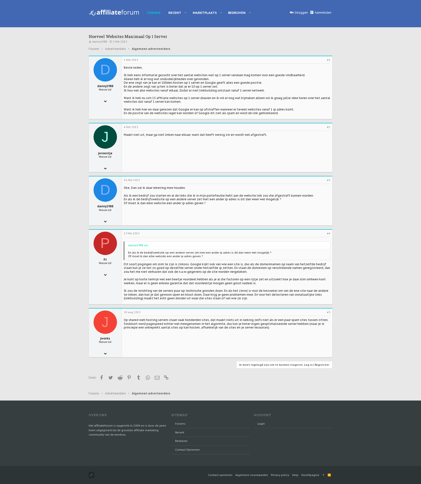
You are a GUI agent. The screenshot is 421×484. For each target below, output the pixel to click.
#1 (328, 60)
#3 (328, 180)
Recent (179, 432)
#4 (328, 233)
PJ (105, 259)
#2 (328, 127)
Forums (180, 423)
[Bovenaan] (323, 475)
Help (295, 475)
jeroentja (105, 153)
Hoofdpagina (310, 475)
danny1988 (99, 41)
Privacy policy (280, 475)
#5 (328, 312)
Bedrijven (181, 441)
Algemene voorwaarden (251, 475)
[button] (185, 13)
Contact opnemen (187, 449)
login (261, 423)
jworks (105, 338)
